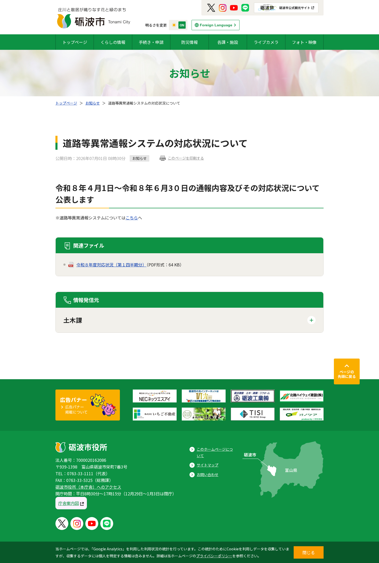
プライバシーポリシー (214, 555)
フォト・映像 (304, 42)
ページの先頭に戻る (347, 374)
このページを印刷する (186, 158)
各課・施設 (227, 42)
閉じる (308, 552)
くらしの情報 (113, 42)
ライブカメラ (266, 42)
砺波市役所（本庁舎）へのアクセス (88, 487)
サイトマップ (207, 464)
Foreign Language (216, 25)
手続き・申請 (151, 42)
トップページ (74, 42)
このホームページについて (215, 452)
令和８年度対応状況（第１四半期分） (111, 264)
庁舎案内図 (68, 503)
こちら (132, 218)
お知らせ (92, 103)
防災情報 (189, 42)
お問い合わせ (207, 474)
